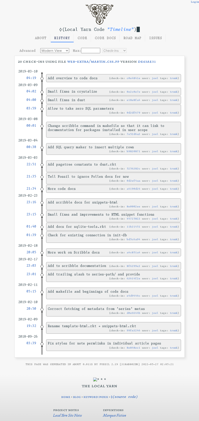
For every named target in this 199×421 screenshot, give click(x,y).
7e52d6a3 (133, 134)
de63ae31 (147, 61)
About (41, 38)
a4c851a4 (133, 252)
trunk (174, 78)
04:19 (31, 78)
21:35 (31, 176)
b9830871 (133, 151)
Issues (155, 38)
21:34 (31, 188)
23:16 (31, 202)
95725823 (133, 218)
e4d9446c (133, 295)
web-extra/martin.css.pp (93, 61)
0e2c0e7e (133, 91)
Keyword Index (95, 397)
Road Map (132, 38)
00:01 (31, 125)
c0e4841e (133, 78)
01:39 (31, 235)
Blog (77, 397)
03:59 (31, 108)
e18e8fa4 (133, 100)
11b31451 (133, 226)
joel (155, 78)
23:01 (31, 274)
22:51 (31, 164)
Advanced (27, 51)
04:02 (31, 91)
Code (82, 38)
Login (195, 1)
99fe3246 (133, 330)
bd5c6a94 (133, 239)
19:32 (31, 326)
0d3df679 (133, 112)
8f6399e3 (133, 266)
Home (65, 397)
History (62, 38)
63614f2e (133, 278)
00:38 (31, 147)
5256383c (133, 168)
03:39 (31, 343)
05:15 (31, 291)
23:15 (31, 214)
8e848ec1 (133, 347)
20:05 (31, 252)
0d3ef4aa (133, 180)
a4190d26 (133, 188)
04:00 (31, 100)
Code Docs (105, 38)
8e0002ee (133, 206)
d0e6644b (133, 313)
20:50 (31, 309)
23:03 (31, 265)
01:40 (31, 226)
